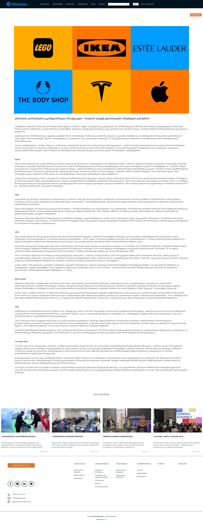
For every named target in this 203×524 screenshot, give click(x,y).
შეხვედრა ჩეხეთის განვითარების (118, 437)
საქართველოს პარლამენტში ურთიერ (18, 437)
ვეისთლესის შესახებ (79, 471)
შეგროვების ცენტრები (120, 476)
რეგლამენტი (142, 473)
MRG (105, 519)
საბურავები (99, 480)
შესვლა (142, 4)
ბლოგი (93, 4)
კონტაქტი (102, 4)
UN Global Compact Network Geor (168, 437)
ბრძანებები (141, 476)
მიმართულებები (57, 4)
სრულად (43, 451)
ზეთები (98, 483)
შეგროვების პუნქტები (120, 471)
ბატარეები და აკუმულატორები (101, 476)
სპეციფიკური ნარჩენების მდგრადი (68, 437)
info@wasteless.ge (19, 498)
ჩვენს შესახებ (45, 4)
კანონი (140, 470)
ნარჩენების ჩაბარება (21, 465)
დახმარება (195, 15)
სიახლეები (78, 478)
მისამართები (70, 4)
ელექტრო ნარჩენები (99, 471)
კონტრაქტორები (101, 486)
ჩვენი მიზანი (79, 475)
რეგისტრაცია (150, 4)
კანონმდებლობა (83, 4)
